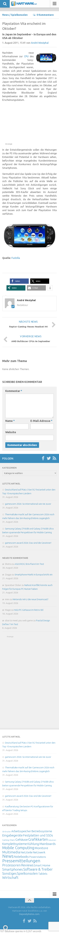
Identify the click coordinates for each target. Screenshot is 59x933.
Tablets (42, 873)
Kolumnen (52, 840)
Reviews (27, 865)
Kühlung (33, 844)
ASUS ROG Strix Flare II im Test (29, 564)
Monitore (41, 848)
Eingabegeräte (12, 835)
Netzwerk (39, 852)
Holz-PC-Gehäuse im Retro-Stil (28, 610)
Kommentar (13, 390)
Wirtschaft (10, 877)
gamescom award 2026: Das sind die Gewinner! (28, 543)
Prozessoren (11, 865)
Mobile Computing (18, 848)
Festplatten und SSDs (38, 835)
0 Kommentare (45, 14)
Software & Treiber (38, 869)
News (5, 14)
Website (10, 432)
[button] (19, 281)
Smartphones (12, 869)
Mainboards (47, 844)
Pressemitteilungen (21, 860)
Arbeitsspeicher (21, 831)
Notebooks (21, 856)
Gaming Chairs (8, 840)
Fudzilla (15, 258)
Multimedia (11, 852)
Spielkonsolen (19, 14)
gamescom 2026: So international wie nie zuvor (28, 504)
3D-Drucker (6, 832)
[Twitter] (48, 458)
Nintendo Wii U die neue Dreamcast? (30, 599)
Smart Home (42, 865)
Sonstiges (9, 873)
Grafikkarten (38, 839)
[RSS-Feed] (54, 458)
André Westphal (40, 42)
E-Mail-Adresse (41, 420)
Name (10, 420)
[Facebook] (43, 458)
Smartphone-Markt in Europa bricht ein (33, 574)
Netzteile (26, 852)
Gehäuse (21, 839)
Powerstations (37, 856)
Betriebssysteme (41, 831)
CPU (26, 56)
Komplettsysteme (14, 844)
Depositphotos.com (29, 914)
